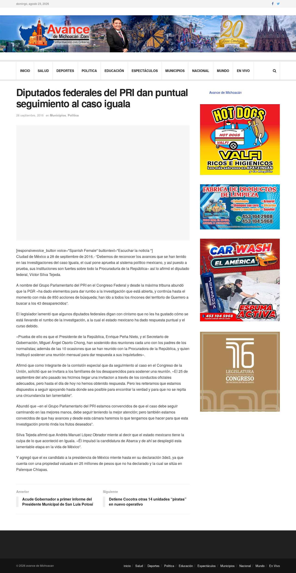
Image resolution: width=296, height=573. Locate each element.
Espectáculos (145, 70)
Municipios (175, 70)
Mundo (223, 70)
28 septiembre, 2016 (29, 115)
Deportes (65, 70)
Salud (43, 70)
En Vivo (243, 70)
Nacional (200, 70)
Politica (89, 70)
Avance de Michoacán (225, 92)
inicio (25, 70)
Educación (114, 70)
